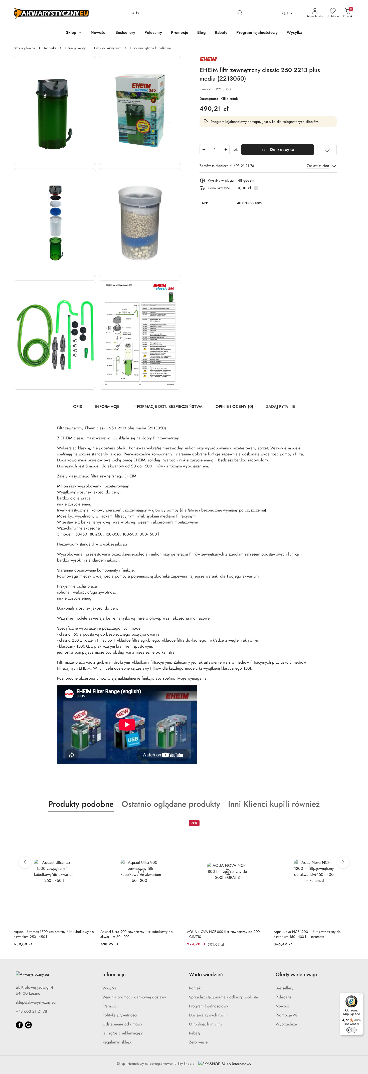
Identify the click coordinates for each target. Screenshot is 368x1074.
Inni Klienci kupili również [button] (274, 804)
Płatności (110, 1006)
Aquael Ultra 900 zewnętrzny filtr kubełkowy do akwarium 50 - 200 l (136, 934)
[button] (74, 33)
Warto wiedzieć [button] (206, 974)
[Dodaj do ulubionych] (327, 149)
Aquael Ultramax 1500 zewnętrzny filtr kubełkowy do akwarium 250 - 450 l (54, 934)
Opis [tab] (77, 406)
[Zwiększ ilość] (225, 149)
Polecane (283, 997)
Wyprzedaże (286, 1024)
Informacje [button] (114, 974)
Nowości (283, 1006)
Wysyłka (109, 988)
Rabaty (195, 1033)
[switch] (351, 1030)
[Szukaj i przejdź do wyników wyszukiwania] (239, 13)
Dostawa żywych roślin (208, 1015)
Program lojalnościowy (208, 1006)
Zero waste (198, 1042)
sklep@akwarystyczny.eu (36, 1002)
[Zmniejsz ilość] (203, 149)
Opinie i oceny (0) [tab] (234, 406)
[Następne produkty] (343, 862)
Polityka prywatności (119, 1015)
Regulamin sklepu (117, 1042)
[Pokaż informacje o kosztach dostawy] (256, 188)
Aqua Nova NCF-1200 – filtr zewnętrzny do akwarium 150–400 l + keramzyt (307, 934)
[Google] (28, 1024)
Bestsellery (284, 988)
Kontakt (195, 988)
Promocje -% (286, 1015)
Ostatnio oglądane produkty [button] (171, 804)
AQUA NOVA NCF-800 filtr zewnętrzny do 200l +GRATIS (224, 934)
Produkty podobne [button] (81, 804)
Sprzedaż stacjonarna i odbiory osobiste (223, 997)
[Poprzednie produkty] (24, 862)
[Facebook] (19, 1024)
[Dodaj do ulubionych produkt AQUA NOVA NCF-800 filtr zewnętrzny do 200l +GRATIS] (262, 824)
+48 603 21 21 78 (31, 1011)
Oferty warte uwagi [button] (296, 974)
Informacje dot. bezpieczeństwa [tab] (167, 406)
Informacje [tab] (107, 406)
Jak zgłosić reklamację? (122, 1033)
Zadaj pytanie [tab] (280, 406)
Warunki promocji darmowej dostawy (134, 997)
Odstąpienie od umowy (122, 1024)
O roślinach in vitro (205, 1024)
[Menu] (360, 996)
